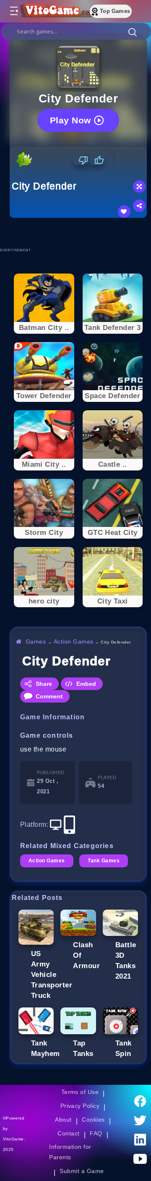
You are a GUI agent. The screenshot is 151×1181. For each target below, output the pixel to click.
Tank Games (104, 861)
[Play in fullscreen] (139, 186)
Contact (68, 1133)
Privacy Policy (80, 1105)
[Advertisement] (80, 232)
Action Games (74, 641)
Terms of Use (80, 1092)
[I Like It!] (96, 160)
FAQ (96, 1133)
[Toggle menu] (13, 11)
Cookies (93, 1119)
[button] (132, 32)
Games (36, 641)
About (63, 1119)
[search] (76, 31)
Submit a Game (82, 1171)
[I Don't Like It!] (81, 160)
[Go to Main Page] (58, 11)
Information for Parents (70, 1152)
